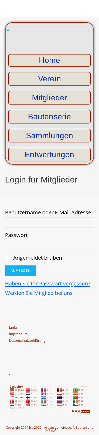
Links (13, 327)
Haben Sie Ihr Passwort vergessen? (47, 283)
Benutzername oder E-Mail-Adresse (48, 212)
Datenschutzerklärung (27, 340)
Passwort (16, 235)
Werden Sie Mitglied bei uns (39, 292)
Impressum (18, 334)
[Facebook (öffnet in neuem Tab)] (49, 7)
